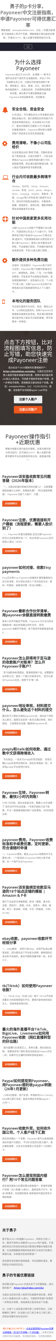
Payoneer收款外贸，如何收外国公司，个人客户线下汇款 (26, 1130)
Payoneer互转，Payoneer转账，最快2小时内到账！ (25, 794)
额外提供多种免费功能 (30, 259)
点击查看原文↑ (11, 503)
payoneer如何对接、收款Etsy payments (26, 569)
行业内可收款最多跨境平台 (31, 178)
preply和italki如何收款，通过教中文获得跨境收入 (26, 751)
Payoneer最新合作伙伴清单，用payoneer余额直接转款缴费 (26, 612)
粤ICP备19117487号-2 (13, 1328)
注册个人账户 (28, 399)
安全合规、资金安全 (28, 108)
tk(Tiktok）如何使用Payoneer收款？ (27, 987)
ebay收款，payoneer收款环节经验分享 (27, 940)
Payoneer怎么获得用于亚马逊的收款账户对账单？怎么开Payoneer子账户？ (26, 662)
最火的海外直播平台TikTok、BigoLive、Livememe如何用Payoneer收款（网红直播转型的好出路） (26, 1035)
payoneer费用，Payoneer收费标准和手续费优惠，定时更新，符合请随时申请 (27, 843)
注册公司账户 (28, 409)
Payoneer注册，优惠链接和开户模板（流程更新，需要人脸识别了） (27, 523)
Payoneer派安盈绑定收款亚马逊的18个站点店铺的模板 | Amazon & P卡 (26, 891)
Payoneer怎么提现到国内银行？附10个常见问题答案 (24, 1177)
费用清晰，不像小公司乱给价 (31, 144)
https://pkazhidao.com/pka (19, 371)
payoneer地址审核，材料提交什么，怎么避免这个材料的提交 (27, 707)
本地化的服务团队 (26, 300)
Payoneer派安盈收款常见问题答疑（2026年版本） (26, 478)
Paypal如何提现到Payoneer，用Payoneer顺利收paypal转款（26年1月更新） (27, 1084)
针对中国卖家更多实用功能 (31, 220)
